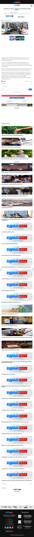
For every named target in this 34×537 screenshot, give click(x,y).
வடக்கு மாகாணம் (27, 13)
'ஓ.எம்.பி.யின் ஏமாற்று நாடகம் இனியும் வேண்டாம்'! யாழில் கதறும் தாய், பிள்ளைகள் (28, 521)
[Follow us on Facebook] (15, 489)
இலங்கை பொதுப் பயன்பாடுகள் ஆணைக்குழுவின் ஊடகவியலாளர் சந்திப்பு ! (13, 445)
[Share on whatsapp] (6, 16)
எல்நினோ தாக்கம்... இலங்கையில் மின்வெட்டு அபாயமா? (10, 313)
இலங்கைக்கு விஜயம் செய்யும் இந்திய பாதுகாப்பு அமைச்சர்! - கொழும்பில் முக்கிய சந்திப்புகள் (15, 158)
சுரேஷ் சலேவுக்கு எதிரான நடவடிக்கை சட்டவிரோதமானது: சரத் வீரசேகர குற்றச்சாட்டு (27, 516)
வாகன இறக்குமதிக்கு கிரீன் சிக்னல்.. (7, 207)
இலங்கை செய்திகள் (14, 13)
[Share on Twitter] (9, 16)
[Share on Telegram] (11, 16)
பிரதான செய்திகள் (21, 13)
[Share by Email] (12, 16)
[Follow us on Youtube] (20, 489)
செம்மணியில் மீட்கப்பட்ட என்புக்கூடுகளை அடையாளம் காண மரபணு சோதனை (13, 468)
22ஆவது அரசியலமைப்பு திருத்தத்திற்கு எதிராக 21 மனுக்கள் (10, 349)
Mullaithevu (11, 12)
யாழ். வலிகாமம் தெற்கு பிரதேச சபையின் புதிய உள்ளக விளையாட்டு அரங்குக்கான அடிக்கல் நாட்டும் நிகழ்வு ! (17, 338)
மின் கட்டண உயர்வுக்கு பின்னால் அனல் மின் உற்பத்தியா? (10, 243)
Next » (31, 483)
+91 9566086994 (10, 523)
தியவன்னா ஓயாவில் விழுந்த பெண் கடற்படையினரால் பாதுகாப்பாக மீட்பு (12, 433)
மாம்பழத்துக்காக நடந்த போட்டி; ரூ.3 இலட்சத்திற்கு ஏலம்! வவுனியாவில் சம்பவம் (13, 410)
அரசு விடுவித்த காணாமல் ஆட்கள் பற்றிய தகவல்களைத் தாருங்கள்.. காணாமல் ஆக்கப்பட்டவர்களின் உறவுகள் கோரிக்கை (16, 220)
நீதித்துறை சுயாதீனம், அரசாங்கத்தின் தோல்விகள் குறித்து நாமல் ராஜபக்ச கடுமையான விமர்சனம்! (16, 398)
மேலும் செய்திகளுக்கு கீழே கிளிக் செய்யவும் (10, 95)
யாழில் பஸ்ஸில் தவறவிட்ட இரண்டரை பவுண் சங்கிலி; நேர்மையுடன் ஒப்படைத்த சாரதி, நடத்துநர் (15, 421)
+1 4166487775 (10, 519)
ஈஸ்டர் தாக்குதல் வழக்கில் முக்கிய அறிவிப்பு (8, 231)
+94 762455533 (10, 521)
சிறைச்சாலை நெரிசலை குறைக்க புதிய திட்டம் (8, 290)
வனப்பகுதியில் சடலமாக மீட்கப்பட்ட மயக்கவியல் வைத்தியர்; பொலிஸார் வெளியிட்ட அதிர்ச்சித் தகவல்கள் (17, 480)
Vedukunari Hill (16, 12)
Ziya (2, 20)
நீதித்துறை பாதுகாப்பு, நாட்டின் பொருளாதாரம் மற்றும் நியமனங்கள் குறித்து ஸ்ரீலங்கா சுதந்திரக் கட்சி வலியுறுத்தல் (16, 386)
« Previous (4, 483)
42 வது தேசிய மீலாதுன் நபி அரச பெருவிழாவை (8, 374)
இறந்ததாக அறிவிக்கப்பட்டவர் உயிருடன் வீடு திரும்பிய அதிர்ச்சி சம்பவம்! (12, 184)
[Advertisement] (17, 49)
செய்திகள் (8, 13)
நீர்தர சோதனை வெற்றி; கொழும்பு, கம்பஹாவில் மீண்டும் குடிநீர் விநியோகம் (12, 135)
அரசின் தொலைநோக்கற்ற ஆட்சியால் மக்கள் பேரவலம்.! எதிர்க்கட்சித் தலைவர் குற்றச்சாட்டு (15, 278)
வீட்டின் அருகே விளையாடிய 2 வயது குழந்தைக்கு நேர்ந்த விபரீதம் (11, 255)
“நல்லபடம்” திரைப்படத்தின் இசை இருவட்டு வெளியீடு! (9, 325)
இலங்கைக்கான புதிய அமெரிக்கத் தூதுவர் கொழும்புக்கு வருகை (11, 302)
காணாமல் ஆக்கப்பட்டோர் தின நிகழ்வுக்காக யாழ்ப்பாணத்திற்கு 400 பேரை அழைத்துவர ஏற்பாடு (15, 172)
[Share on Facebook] (8, 16)
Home (5, 13)
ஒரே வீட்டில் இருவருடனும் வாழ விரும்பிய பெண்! (27, 526)
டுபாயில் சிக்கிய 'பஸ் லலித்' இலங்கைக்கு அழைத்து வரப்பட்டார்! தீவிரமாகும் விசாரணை (14, 195)
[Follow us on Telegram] (14, 489)
